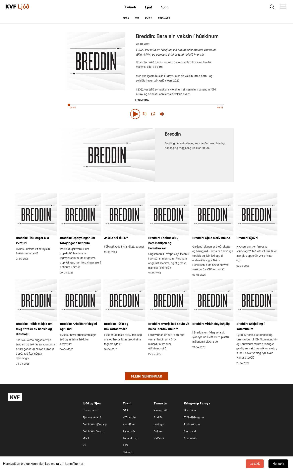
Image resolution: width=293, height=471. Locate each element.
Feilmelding (130, 438)
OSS (125, 410)
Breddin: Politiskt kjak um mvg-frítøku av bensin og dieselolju (34, 329)
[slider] (180, 114)
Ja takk (255, 463)
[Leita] (272, 7)
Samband (190, 431)
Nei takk (278, 463)
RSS (125, 445)
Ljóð (148, 8)
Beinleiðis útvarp (93, 431)
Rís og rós (129, 431)
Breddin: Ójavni (247, 238)
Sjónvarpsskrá (92, 417)
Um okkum (191, 410)
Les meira (142, 100)
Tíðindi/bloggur (194, 417)
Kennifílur (129, 424)
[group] (162, 114)
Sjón (164, 8)
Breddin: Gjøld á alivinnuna (211, 238)
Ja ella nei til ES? (116, 238)
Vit (85, 445)
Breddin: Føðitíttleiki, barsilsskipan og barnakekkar (163, 243)
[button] (135, 114)
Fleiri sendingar (146, 377)
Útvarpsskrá (91, 410)
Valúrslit (159, 438)
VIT (137, 18)
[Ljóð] (27, 7)
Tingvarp (164, 18)
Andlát (158, 417)
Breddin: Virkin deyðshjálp (211, 324)
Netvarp (128, 452)
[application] (146, 113)
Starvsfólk (190, 438)
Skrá (126, 18)
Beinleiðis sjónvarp (95, 424)
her (81, 463)
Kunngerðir (161, 410)
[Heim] (11, 7)
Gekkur (158, 431)
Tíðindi (130, 8)
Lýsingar (159, 424)
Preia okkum (192, 424)
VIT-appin (129, 417)
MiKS (86, 438)
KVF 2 (148, 18)
